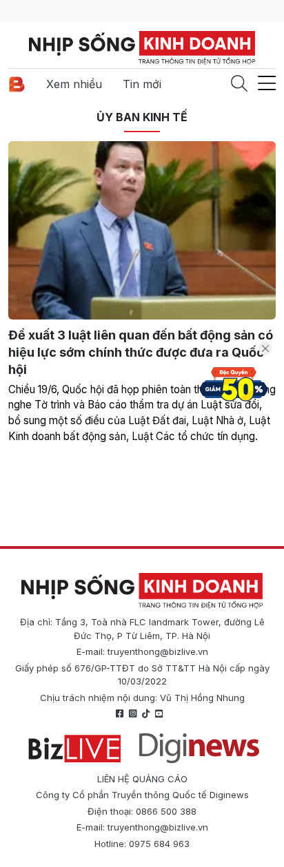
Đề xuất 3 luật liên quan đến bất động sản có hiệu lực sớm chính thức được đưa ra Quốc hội (140, 352)
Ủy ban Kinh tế (142, 117)
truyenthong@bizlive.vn (158, 651)
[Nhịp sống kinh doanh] (142, 591)
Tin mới (142, 84)
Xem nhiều (74, 84)
